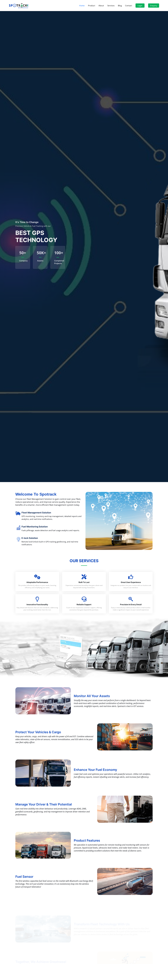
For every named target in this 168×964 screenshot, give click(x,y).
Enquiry (153, 5)
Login (140, 5)
